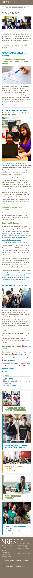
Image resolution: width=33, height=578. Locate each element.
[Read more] (16, 22)
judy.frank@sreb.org (9, 385)
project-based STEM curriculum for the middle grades (16, 275)
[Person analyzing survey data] (16, 75)
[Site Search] (26, 2)
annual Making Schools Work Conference (15, 267)
